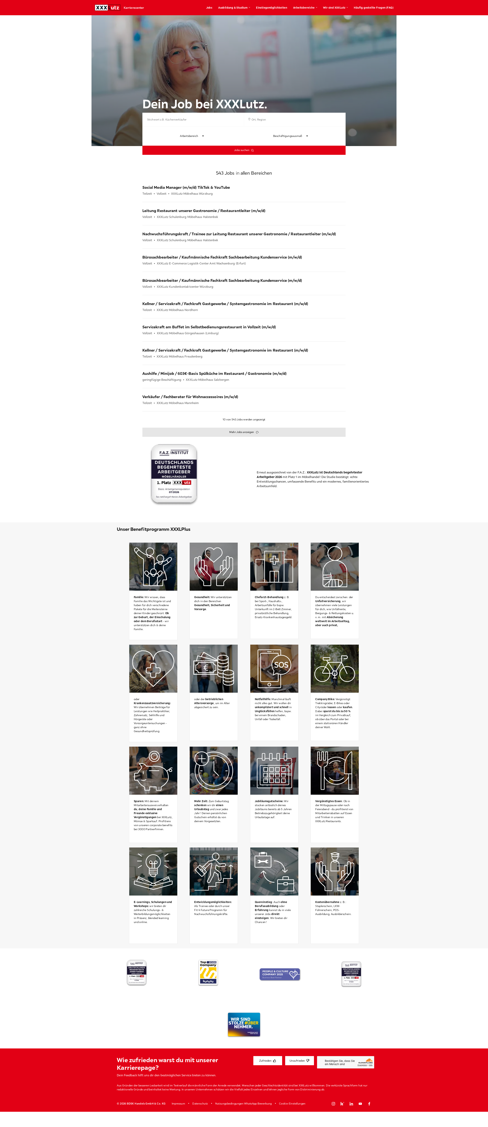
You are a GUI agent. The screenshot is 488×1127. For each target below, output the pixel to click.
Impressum (178, 1103)
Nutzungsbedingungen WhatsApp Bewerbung (243, 1103)
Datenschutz (200, 1103)
